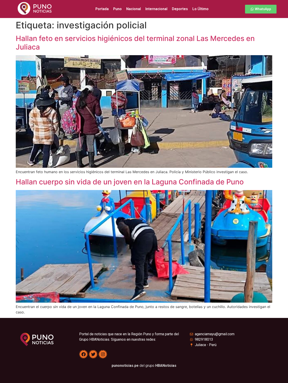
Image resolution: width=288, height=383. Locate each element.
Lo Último (200, 9)
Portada (102, 9)
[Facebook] (83, 354)
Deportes (180, 9)
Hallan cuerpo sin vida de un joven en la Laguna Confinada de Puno (130, 181)
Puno (117, 9)
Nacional (133, 9)
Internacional (156, 9)
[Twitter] (93, 354)
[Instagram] (103, 354)
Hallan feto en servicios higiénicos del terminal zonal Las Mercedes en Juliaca (135, 42)
